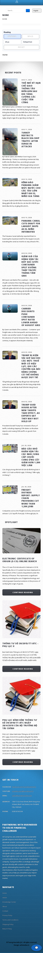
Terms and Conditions (10, 920)
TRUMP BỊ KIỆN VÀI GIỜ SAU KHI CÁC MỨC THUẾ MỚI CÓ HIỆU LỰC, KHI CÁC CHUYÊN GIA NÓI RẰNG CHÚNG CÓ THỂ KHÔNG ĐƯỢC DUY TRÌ (31, 366)
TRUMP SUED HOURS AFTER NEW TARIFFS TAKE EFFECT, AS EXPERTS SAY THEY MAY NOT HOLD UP (31, 413)
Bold (30, 36)
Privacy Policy (7, 915)
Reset (21, 47)
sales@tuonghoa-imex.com (22, 796)
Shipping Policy (7, 924)
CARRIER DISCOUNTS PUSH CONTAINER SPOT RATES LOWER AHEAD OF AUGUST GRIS (31, 317)
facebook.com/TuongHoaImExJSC (24, 787)
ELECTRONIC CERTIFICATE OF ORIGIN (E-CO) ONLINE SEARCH (19, 560)
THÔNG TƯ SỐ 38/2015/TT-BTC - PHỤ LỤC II (20, 645)
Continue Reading (23, 592)
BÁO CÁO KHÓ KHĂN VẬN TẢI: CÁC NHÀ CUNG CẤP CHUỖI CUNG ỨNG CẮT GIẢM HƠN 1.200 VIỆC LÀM (31, 457)
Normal (12, 36)
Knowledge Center (9, 902)
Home (4, 893)
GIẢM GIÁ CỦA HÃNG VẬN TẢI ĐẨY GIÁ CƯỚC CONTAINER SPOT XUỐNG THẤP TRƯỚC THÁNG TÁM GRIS (30, 266)
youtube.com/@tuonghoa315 (22, 791)
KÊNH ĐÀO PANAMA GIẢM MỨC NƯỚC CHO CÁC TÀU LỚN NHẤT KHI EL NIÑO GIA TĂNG (31, 189)
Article (4, 897)
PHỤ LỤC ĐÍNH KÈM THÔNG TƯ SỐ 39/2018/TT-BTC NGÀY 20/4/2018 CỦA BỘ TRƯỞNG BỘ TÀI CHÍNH (19, 724)
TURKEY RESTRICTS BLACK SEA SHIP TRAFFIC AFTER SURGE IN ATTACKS (30, 139)
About (4, 906)
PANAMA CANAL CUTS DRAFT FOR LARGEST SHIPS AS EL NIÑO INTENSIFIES (31, 226)
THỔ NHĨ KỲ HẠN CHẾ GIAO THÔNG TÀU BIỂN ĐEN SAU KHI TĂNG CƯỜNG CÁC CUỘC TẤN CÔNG (31, 92)
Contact (5, 911)
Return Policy (7, 929)
